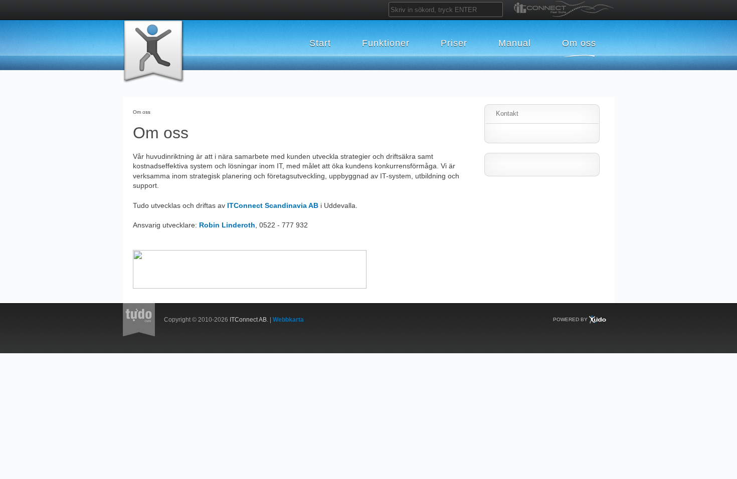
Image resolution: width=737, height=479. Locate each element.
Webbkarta (288, 319)
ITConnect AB (248, 319)
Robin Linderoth (227, 225)
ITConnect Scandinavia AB (272, 205)
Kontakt (507, 113)
